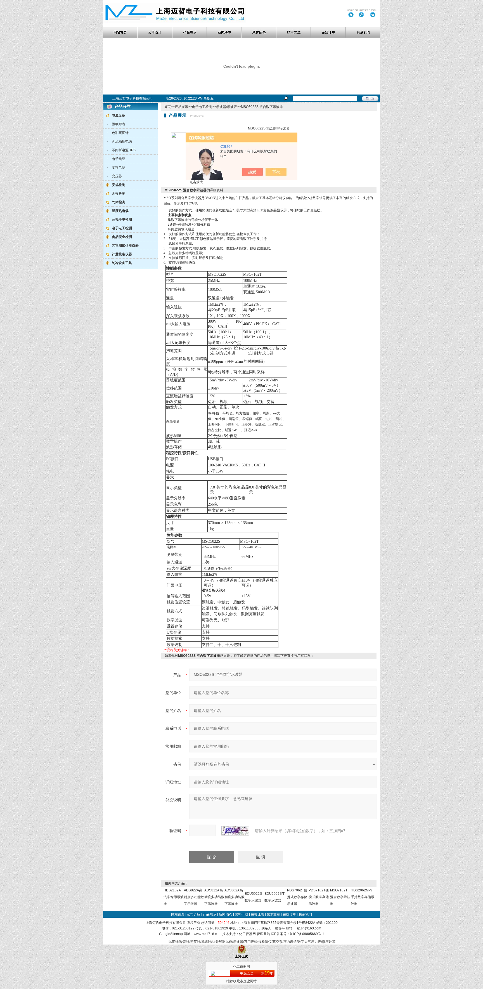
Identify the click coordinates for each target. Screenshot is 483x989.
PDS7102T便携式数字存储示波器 (319, 897)
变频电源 (118, 167)
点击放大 (196, 182)
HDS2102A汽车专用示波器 (174, 897)
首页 (167, 107)
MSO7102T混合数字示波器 (340, 897)
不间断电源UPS (124, 150)
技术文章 (273, 914)
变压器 (117, 176)
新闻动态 (225, 914)
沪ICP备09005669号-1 (307, 934)
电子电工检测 (202, 107)
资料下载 (241, 914)
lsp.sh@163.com (308, 928)
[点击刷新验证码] (235, 830)
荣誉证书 (257, 914)
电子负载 (118, 159)
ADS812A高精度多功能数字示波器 (214, 897)
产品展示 (181, 107)
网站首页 (177, 914)
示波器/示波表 (226, 107)
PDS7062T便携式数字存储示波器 (297, 897)
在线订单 (289, 914)
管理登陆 (263, 934)
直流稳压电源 (122, 141)
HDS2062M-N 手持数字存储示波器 (362, 897)
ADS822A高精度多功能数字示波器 (194, 897)
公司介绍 (193, 914)
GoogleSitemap (171, 934)
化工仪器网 (247, 934)
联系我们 (305, 914)
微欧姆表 (118, 124)
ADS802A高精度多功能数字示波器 (234, 897)
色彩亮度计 (120, 133)
